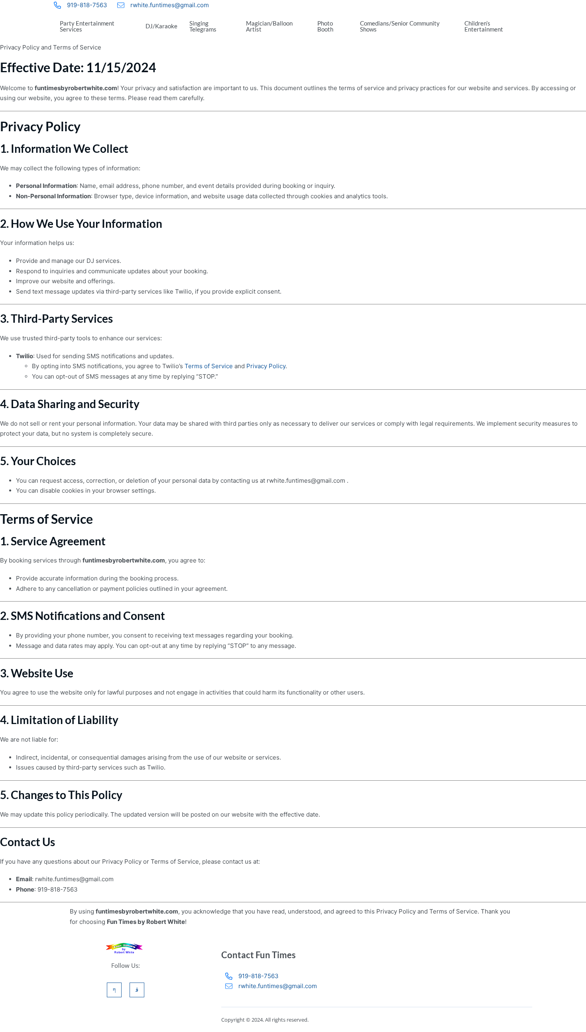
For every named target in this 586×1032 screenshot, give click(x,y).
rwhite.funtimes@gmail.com (169, 5)
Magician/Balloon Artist (269, 26)
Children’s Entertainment (483, 26)
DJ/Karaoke (161, 26)
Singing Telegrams (202, 26)
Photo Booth (325, 26)
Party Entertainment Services (87, 26)
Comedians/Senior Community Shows (400, 26)
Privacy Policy (265, 366)
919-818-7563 (87, 5)
